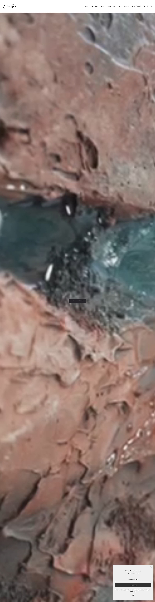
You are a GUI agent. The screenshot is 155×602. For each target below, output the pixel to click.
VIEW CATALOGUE (77, 301)
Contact (126, 6)
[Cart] (152, 6)
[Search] (144, 6)
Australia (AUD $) (135, 6)
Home (87, 6)
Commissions (111, 6)
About (120, 6)
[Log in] (148, 6)
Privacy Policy (142, 589)
